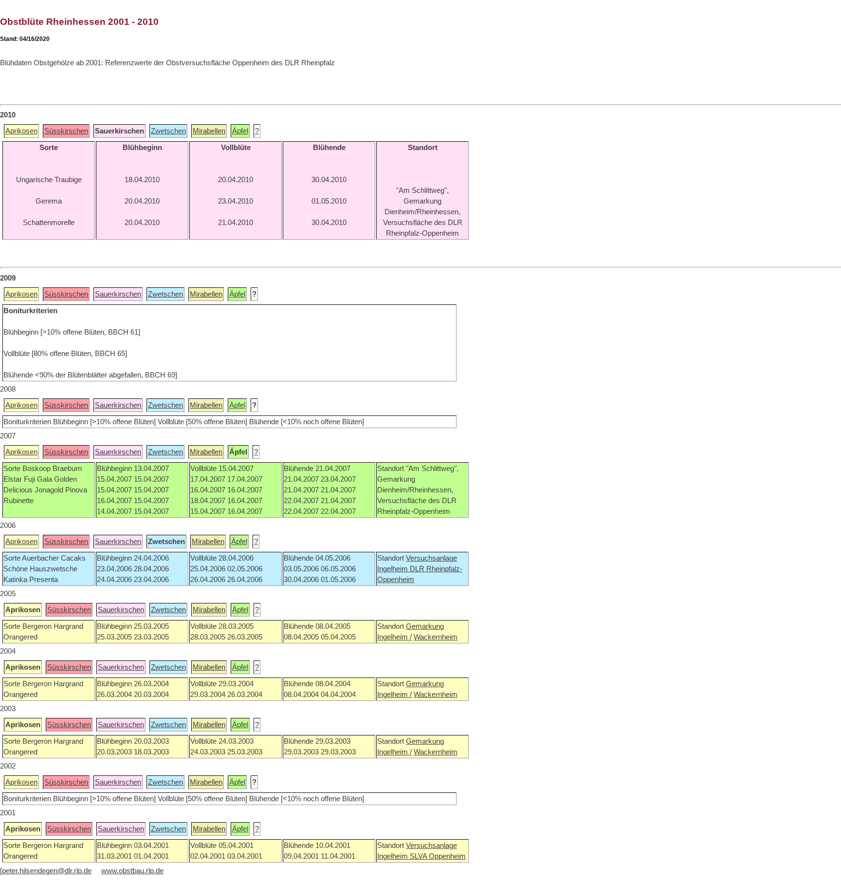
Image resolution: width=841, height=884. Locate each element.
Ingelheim (393, 569)
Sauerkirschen (118, 294)
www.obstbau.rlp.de (132, 871)
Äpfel (240, 131)
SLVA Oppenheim (438, 856)
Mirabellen (209, 131)
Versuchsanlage (431, 558)
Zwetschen (168, 131)
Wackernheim (435, 637)
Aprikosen (21, 131)
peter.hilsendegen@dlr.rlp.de (46, 871)
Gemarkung (425, 626)
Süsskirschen (66, 131)
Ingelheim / (394, 637)
